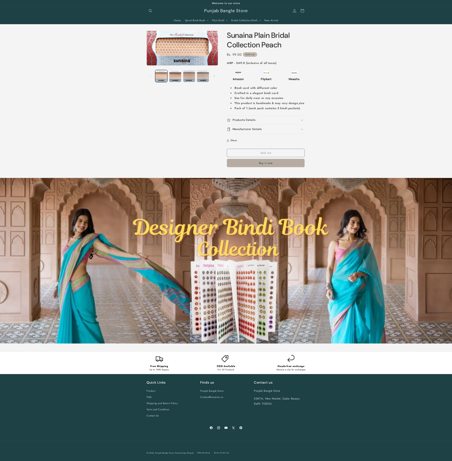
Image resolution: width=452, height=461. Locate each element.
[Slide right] (214, 76)
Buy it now (266, 163)
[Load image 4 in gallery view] (203, 76)
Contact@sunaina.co (211, 397)
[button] (150, 11)
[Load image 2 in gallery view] (175, 76)
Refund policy (203, 452)
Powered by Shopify (184, 452)
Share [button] (233, 140)
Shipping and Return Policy (162, 403)
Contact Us (153, 415)
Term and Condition (158, 409)
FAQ (149, 397)
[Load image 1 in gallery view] (161, 76)
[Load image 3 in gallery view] (189, 76)
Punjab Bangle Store (211, 390)
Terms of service (221, 452)
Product (151, 390)
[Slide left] (150, 76)
